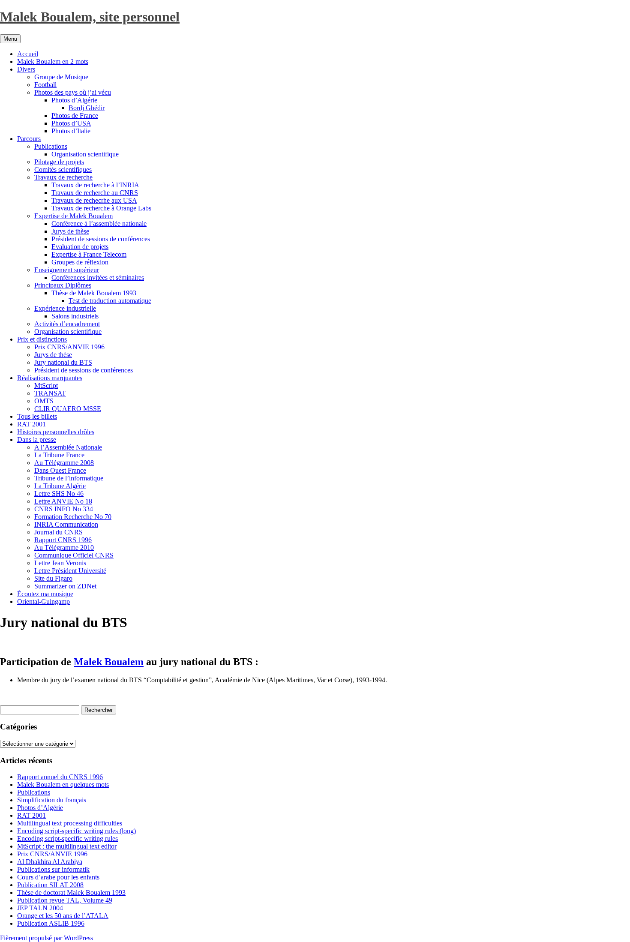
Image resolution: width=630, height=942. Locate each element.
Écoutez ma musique (45, 593)
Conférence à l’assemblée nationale (99, 223)
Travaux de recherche (63, 177)
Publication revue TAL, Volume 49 (64, 900)
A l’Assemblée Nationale (68, 447)
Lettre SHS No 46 (59, 493)
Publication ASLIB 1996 (50, 923)
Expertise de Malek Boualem (73, 215)
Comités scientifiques (63, 169)
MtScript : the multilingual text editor (67, 846)
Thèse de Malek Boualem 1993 (93, 293)
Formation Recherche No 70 (72, 516)
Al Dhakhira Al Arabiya (49, 861)
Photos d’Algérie (74, 100)
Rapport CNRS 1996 (63, 539)
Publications (50, 146)
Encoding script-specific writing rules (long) (76, 830)
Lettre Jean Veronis (60, 563)
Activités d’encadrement (67, 323)
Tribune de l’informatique (68, 478)
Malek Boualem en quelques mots (63, 784)
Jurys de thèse (70, 231)
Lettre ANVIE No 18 (63, 501)
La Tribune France (59, 455)
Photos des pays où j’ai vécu (72, 92)
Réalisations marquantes (49, 377)
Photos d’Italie (70, 131)
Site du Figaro (53, 578)
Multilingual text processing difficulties (69, 823)
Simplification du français (51, 800)
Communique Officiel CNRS (74, 555)
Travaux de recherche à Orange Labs (101, 208)
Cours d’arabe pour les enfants (58, 877)
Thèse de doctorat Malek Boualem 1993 (71, 892)
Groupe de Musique (61, 77)
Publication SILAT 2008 (50, 884)
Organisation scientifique (85, 154)
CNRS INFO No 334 (63, 509)
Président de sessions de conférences (100, 239)
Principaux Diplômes (62, 285)
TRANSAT (50, 393)
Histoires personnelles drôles (55, 431)
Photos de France (74, 115)
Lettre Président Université (70, 570)
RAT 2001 (31, 424)
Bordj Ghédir (87, 107)
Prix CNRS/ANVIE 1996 (69, 347)
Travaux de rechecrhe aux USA (94, 200)
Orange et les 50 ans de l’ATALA (62, 915)
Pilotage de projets (59, 161)
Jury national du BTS (63, 362)
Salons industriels (75, 316)
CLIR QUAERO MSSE (67, 408)
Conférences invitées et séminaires (97, 277)
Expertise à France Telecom (88, 254)
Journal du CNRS (58, 532)
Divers (26, 69)
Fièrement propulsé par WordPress (46, 938)
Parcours (29, 138)
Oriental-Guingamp (43, 601)
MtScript (46, 385)
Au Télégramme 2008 (64, 462)
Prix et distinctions (42, 339)
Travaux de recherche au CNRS (94, 192)
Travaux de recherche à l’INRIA (95, 185)
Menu (10, 39)
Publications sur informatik (53, 869)
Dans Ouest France (60, 470)
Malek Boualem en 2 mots (52, 61)
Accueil (27, 53)
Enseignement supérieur (66, 269)
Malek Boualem (109, 661)
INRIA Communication (66, 524)
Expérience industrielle (65, 308)
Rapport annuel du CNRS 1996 (60, 776)
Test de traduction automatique (110, 300)
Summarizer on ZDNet (65, 586)
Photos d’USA (71, 123)
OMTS (44, 401)
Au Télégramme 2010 (64, 547)
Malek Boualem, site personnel (90, 16)
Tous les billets (37, 416)
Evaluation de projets (79, 246)
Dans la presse (36, 439)
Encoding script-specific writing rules (67, 838)
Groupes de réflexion (79, 262)
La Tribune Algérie (60, 485)
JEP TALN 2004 (40, 908)
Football (45, 84)
